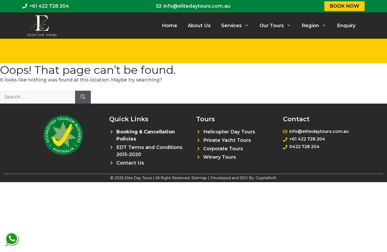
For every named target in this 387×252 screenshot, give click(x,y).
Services (231, 25)
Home (169, 25)
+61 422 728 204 (49, 6)
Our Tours (272, 25)
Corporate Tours (223, 149)
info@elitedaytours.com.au (196, 6)
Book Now (344, 6)
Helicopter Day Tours (229, 132)
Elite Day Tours (138, 178)
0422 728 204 (304, 146)
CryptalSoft (266, 178)
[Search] (83, 97)
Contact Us (130, 163)
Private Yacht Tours (227, 140)
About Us (199, 25)
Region (310, 25)
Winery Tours (219, 157)
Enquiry (346, 25)
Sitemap (199, 178)
